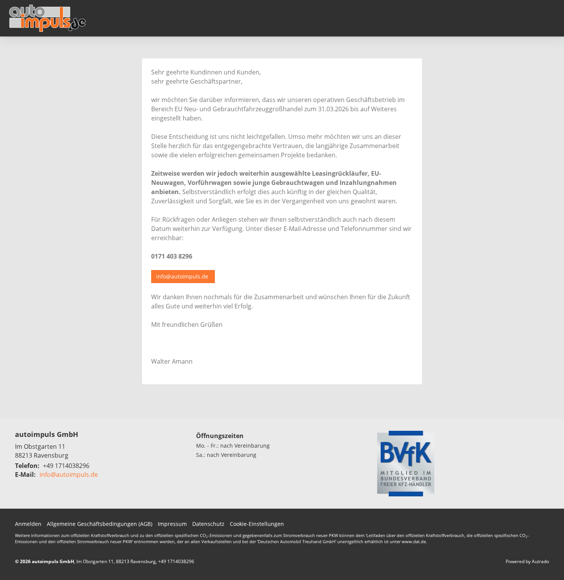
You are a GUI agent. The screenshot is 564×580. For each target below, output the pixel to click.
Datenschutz (208, 523)
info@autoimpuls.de (183, 276)
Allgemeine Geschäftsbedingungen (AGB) (99, 523)
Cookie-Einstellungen (257, 523)
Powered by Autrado (527, 561)
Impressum (172, 523)
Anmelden (28, 523)
